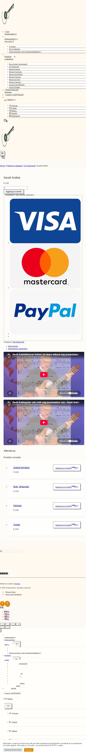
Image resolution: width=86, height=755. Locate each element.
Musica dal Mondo (16, 74)
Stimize (17, 584)
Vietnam (17, 505)
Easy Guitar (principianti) (18, 64)
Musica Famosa (15, 77)
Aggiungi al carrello (13, 192)
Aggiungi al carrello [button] (63, 468)
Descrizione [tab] (13, 346)
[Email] (6, 573)
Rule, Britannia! (21, 486)
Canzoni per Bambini (16, 85)
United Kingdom (21, 467)
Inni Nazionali (14, 67)
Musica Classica (15, 82)
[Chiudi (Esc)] (18, 624)
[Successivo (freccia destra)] (7, 627)
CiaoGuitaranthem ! (10, 33)
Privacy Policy (10, 592)
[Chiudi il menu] (0, 630)
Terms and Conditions (13, 594)
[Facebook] (1, 573)
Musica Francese (15, 72)
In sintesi (12, 46)
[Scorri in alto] (2, 603)
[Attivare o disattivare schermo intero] (7, 624)
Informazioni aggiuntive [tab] (17, 349)
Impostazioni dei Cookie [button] (13, 750)
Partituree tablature (8, 658)
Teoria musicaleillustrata (11, 91)
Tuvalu (16, 524)
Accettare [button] (28, 750)
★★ (13, 451)
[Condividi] (12, 624)
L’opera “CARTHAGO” (14, 95)
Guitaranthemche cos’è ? (9, 642)
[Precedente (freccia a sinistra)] (2, 627)
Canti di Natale (14, 87)
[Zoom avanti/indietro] (2, 624)
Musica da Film (14, 79)
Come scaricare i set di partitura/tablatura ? (25, 52)
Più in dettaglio (14, 49)
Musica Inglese (14, 69)
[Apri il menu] (2, 153)
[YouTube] (4, 573)
